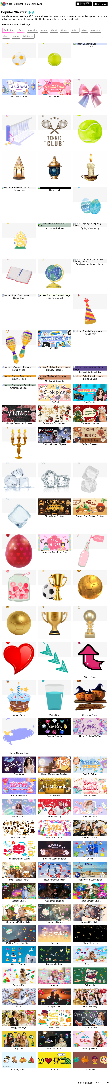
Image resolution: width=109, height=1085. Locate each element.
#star (84, 30)
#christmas (28, 36)
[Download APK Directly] (84, 3)
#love (21, 30)
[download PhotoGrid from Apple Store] (100, 4)
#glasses (95, 30)
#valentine (9, 30)
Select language (86, 1083)
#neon (16, 36)
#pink (6, 36)
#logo (44, 30)
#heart (54, 30)
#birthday (32, 30)
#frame (64, 30)
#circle (75, 30)
